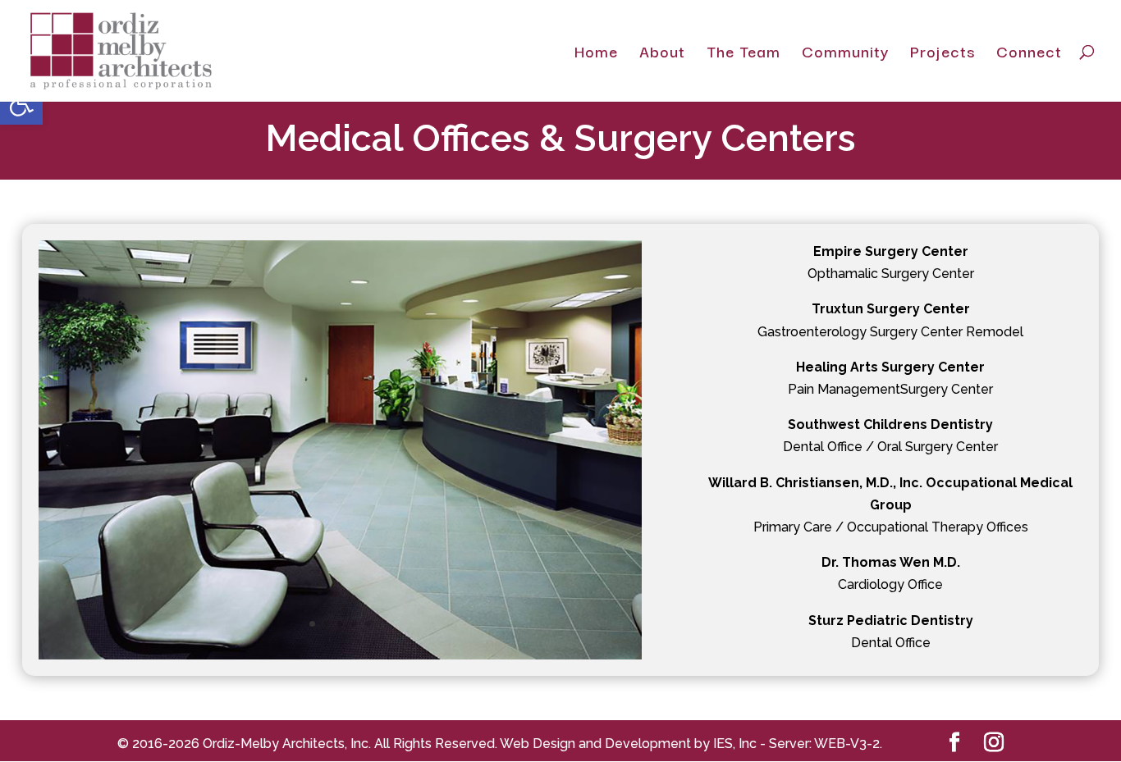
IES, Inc (735, 743)
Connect (1029, 54)
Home (596, 54)
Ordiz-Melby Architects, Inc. (287, 743)
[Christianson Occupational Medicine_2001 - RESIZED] (340, 655)
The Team (743, 54)
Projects (942, 54)
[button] (21, 103)
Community (845, 54)
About (662, 54)
